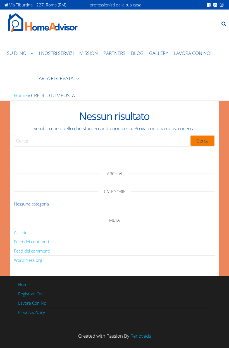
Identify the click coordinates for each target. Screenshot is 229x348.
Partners (114, 53)
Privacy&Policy (31, 312)
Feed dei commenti (32, 251)
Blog (137, 53)
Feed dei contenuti (31, 241)
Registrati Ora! (31, 293)
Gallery (158, 53)
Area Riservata (56, 78)
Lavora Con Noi (32, 303)
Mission (88, 53)
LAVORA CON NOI (192, 53)
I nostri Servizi (56, 53)
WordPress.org (28, 260)
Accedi (20, 232)
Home (20, 95)
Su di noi (17, 53)
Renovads (140, 336)
